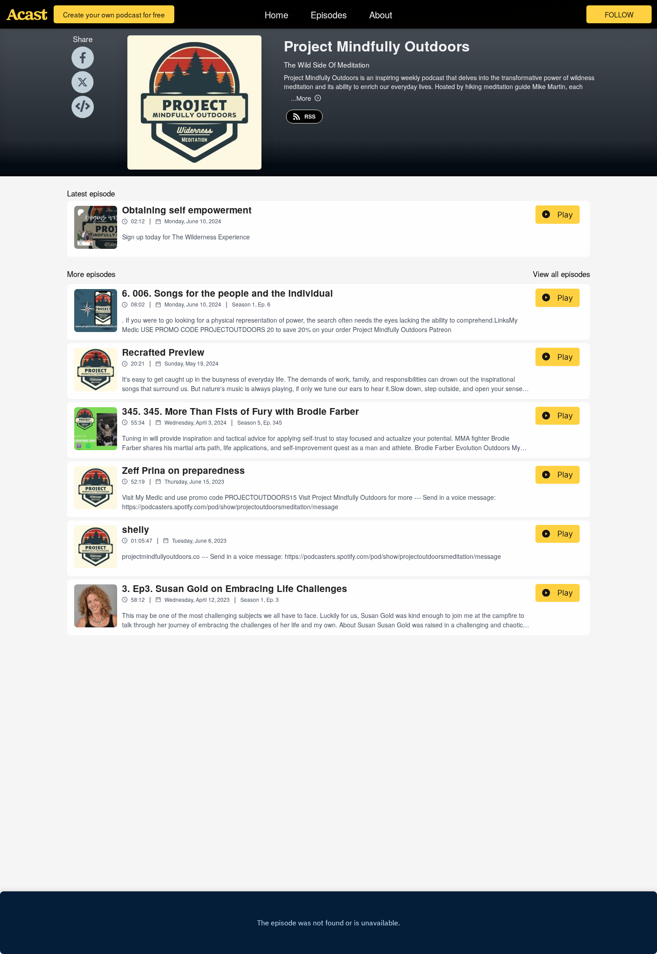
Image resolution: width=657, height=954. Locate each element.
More (301, 98)
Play (565, 214)
